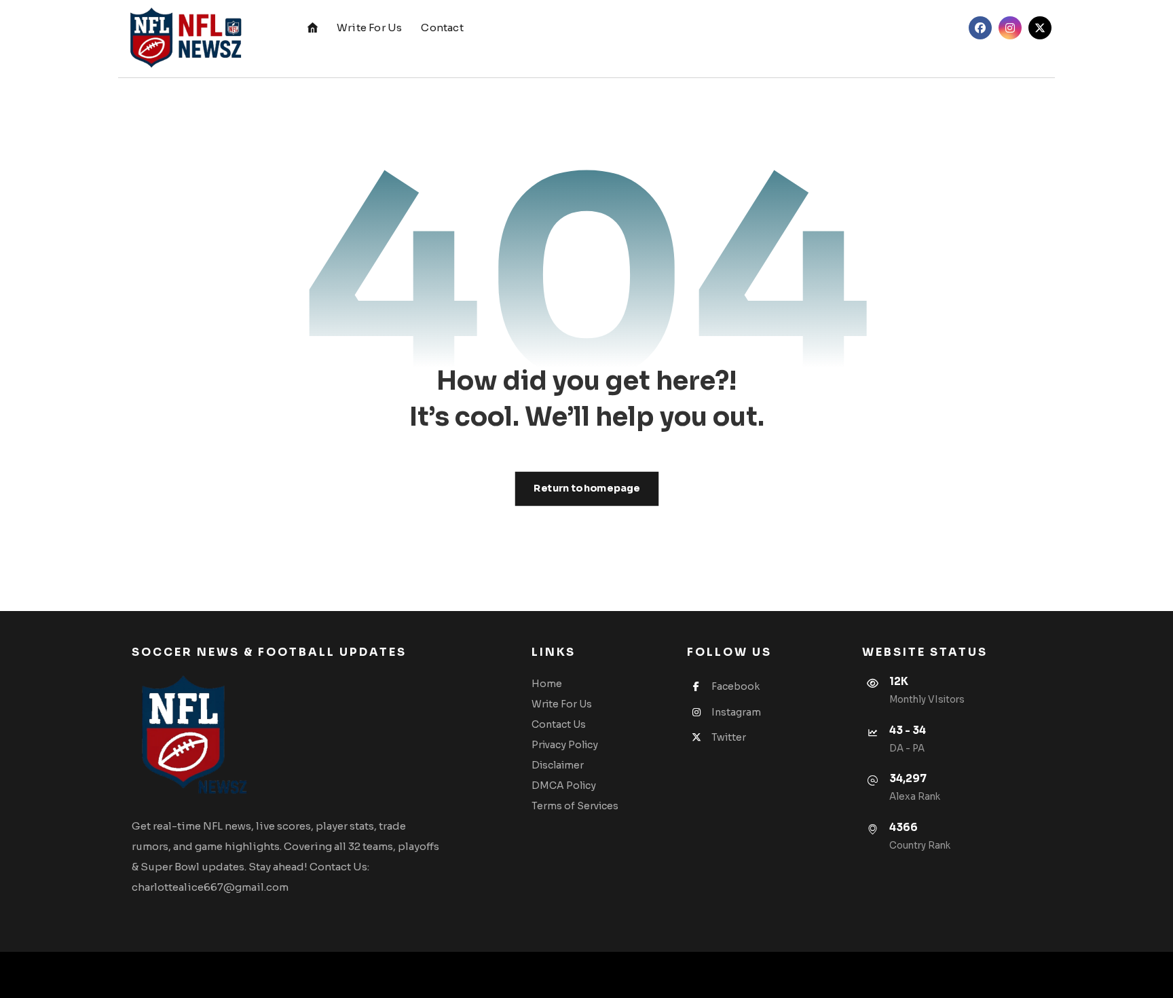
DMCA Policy (564, 785)
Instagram (736, 712)
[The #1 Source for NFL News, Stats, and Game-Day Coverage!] (182, 39)
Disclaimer (558, 765)
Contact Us (559, 724)
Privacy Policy (565, 745)
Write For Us (562, 704)
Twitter (728, 737)
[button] (980, 27)
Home (547, 684)
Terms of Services (575, 806)
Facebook (735, 686)
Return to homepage (586, 488)
